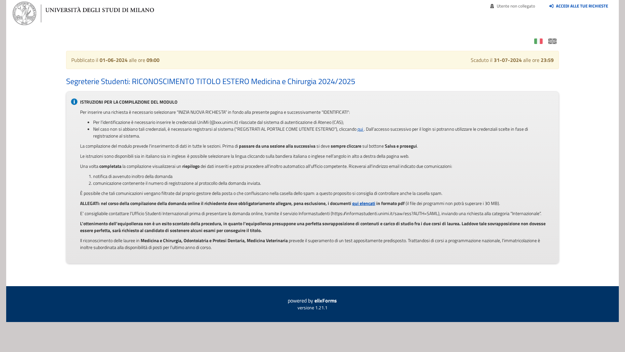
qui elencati (363, 203)
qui (360, 128)
